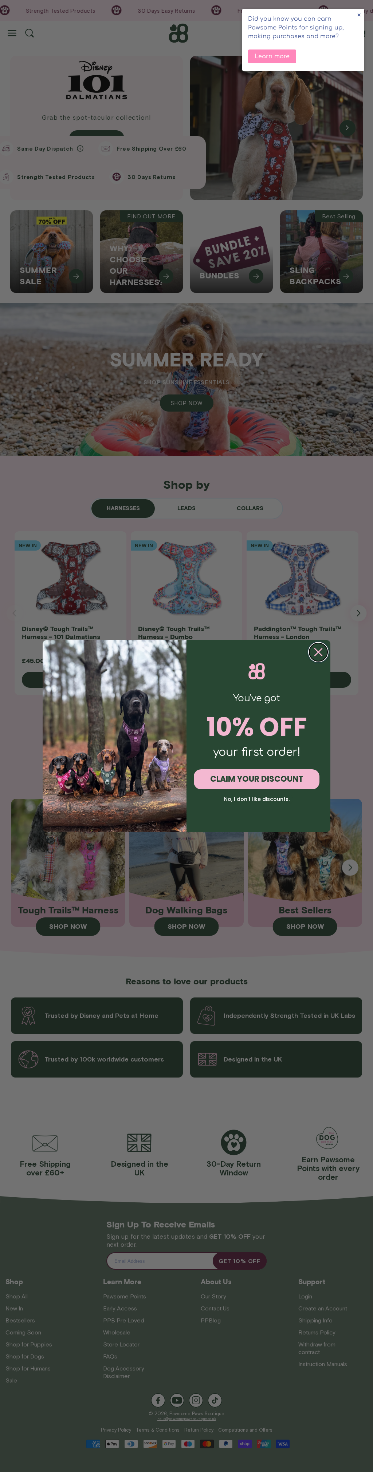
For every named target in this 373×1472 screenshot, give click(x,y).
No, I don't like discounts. (257, 799)
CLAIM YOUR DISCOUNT (256, 779)
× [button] (359, 15)
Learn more (272, 56)
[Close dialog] (318, 652)
